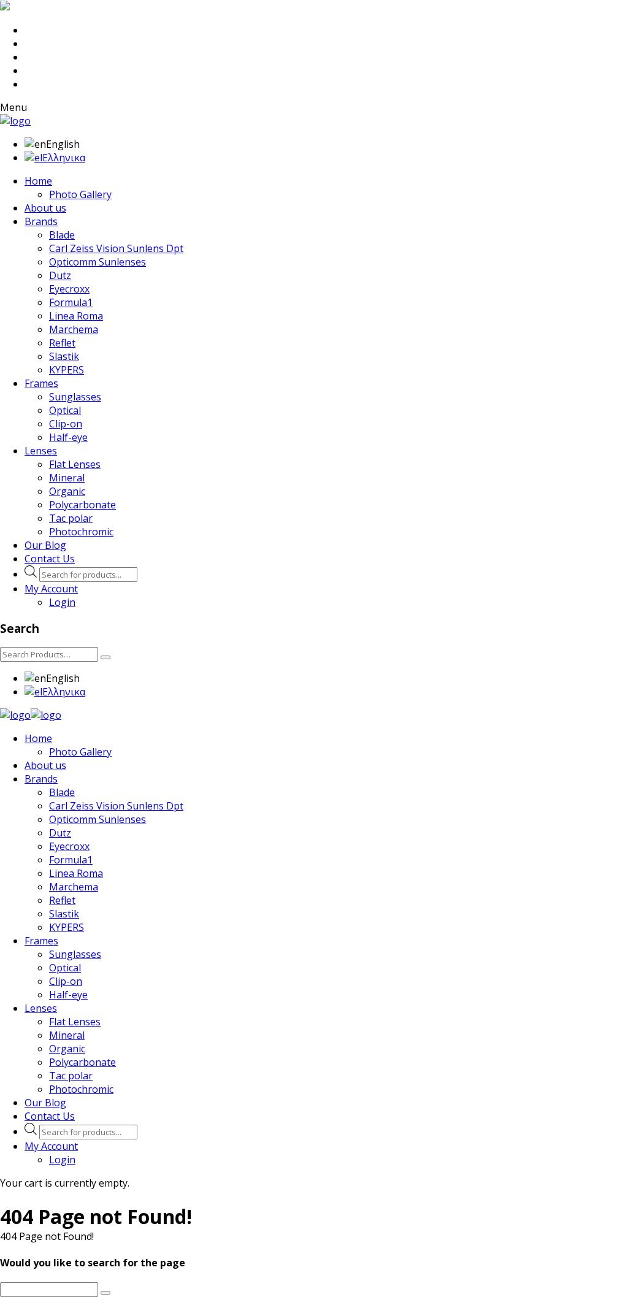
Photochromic (81, 531)
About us (45, 208)
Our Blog (45, 545)
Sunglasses (75, 397)
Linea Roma (76, 316)
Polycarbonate (82, 504)
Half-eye (68, 437)
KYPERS (66, 370)
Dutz (60, 275)
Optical (65, 410)
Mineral (67, 477)
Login (62, 602)
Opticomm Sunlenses (97, 262)
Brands (41, 221)
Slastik (64, 356)
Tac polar (71, 518)
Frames (41, 383)
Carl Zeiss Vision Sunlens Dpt (116, 248)
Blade (62, 235)
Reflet (62, 343)
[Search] (105, 657)
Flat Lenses (75, 464)
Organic (67, 491)
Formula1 (71, 302)
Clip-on (65, 423)
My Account (51, 588)
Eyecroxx (69, 289)
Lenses (41, 450)
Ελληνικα (63, 157)
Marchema (73, 329)
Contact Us (50, 558)
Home (38, 181)
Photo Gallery (80, 194)
